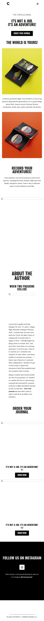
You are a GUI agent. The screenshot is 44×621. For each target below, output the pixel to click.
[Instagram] (22, 567)
